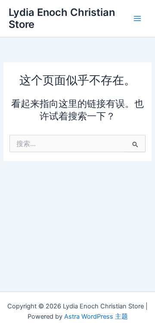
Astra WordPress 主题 (96, 316)
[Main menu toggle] (137, 18)
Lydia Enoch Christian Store (62, 18)
